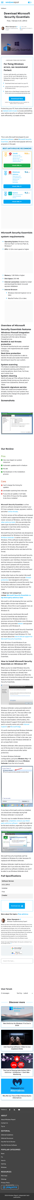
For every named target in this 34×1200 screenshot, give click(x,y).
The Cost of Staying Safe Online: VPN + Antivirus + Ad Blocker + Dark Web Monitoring (17, 1072)
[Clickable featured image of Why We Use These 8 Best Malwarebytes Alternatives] (17, 1086)
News (2, 1154)
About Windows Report (8, 1119)
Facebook (9, 1110)
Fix (2, 1157)
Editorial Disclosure (7, 1138)
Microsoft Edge (15, 727)
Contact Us (4, 1123)
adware (20, 624)
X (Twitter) (14, 1110)
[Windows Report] (12, 2)
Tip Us (3, 1126)
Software (3, 8)
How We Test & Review (8, 1142)
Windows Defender (7, 538)
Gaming (3, 1164)
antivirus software (7, 139)
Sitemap (3, 1179)
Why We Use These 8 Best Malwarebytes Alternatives (17, 1097)
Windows (4, 1167)
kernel (6, 347)
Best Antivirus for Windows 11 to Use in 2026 (17, 1025)
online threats (13, 512)
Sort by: (19, 993)
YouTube (19, 1110)
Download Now (17, 99)
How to (3, 1160)
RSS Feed (4, 1176)
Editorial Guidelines (7, 1135)
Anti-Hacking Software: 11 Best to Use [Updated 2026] (17, 1048)
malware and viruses (10, 111)
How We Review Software (9, 1145)
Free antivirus (23, 914)
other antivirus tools (8, 522)
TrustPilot (21, 103)
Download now (15, 906)
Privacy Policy (5, 1183)
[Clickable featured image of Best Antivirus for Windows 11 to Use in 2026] (17, 1014)
